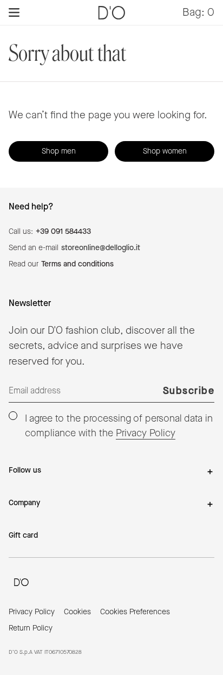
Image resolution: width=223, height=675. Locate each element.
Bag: (198, 12)
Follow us (25, 470)
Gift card (23, 535)
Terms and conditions (77, 264)
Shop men (59, 151)
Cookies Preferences (135, 612)
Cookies (77, 612)
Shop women (165, 151)
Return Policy (31, 628)
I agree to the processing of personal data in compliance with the (119, 426)
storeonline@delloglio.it (100, 248)
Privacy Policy (145, 433)
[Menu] (14, 12)
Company (24, 503)
